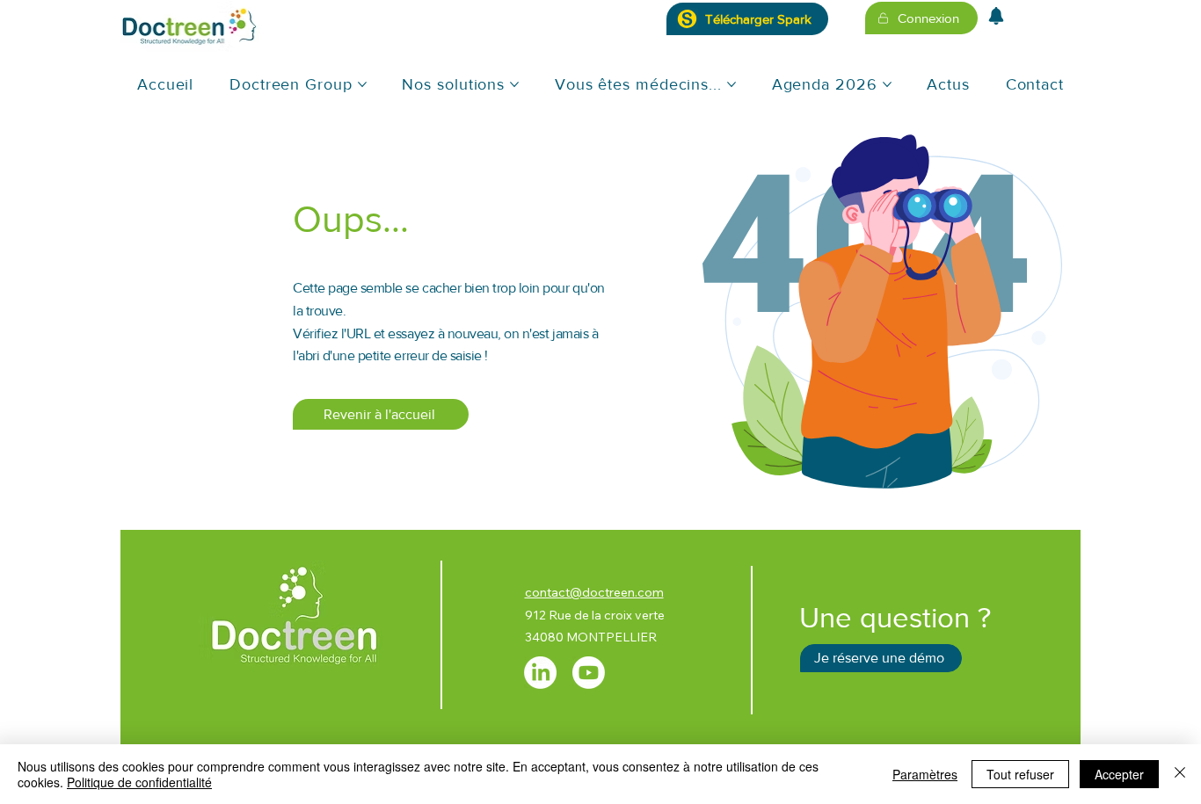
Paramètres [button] (924, 774)
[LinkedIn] (540, 672)
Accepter (1119, 774)
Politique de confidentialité (139, 782)
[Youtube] (588, 672)
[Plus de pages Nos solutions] (514, 84)
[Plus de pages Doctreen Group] (362, 84)
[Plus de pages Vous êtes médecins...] (731, 84)
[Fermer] (1179, 774)
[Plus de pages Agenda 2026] (887, 84)
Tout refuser (1020, 774)
